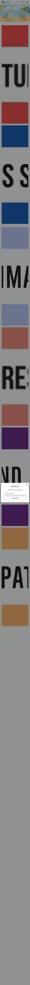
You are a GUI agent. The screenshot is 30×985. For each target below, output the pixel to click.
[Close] (27, 485)
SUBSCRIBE (15, 498)
